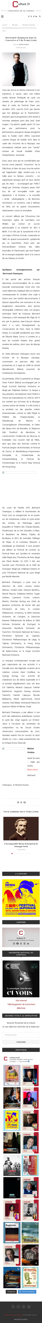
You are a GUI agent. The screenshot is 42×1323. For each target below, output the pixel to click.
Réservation (32, 769)
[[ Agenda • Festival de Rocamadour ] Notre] (11, 1277)
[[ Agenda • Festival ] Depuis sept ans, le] (30, 1165)
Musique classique (29, 25)
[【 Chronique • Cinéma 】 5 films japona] (11, 1165)
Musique (15, 25)
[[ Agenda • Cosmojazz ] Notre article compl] (30, 1232)
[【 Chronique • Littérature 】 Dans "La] (30, 1098)
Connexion (19, 1315)
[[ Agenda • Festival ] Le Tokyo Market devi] (11, 1120)
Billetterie (21, 1008)
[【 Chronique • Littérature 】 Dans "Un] (11, 1210)
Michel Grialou (24, 44)
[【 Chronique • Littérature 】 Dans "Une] (30, 1210)
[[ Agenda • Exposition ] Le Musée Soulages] (11, 1232)
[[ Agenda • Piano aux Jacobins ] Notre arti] (11, 1142)
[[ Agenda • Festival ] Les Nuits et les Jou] (30, 1277)
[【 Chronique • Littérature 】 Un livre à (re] (11, 1255)
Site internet (21, 1000)
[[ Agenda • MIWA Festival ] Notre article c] (11, 1098)
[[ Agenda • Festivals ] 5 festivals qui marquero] (11, 1187)
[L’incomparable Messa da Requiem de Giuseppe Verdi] (21, 828)
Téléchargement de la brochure (21, 1004)
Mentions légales (10, 1315)
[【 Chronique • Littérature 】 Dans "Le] (30, 1075)
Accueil (4, 25)
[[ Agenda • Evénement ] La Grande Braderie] (11, 1075)
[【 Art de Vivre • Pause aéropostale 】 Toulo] (30, 1255)
